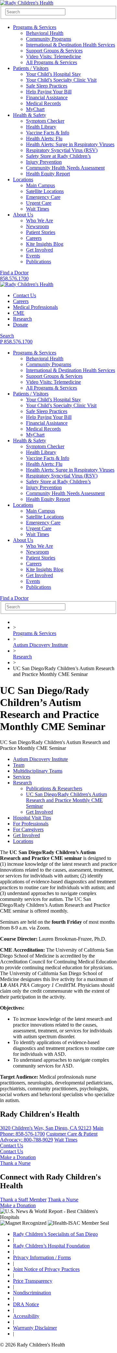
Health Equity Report (48, 173)
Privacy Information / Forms (42, 1257)
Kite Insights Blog (44, 244)
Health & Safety (29, 115)
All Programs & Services (51, 62)
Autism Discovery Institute (40, 645)
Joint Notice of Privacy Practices (46, 1269)
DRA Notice (26, 1304)
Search (7, 335)
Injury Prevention (44, 162)
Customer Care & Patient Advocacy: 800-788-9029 (49, 1136)
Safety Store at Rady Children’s (58, 156)
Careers (34, 238)
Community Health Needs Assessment (65, 168)
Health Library (41, 127)
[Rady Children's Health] (26, 284)
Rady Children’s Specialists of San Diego (55, 1234)
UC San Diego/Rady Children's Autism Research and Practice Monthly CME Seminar (66, 800)
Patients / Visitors (30, 68)
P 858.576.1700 (16, 341)
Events (33, 255)
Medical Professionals (35, 307)
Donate (20, 324)
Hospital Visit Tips (32, 818)
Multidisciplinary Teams (37, 771)
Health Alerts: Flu (44, 138)
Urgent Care (38, 203)
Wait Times (37, 209)
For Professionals (30, 823)
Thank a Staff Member (23, 1199)
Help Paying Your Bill (49, 91)
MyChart (35, 109)
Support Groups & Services (54, 50)
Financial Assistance (47, 97)
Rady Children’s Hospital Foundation (51, 1246)
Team (18, 765)
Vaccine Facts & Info (47, 132)
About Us (23, 214)
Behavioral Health (44, 33)
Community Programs (48, 39)
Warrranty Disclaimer (35, 1328)
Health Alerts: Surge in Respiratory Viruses (70, 144)
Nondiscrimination (32, 1292)
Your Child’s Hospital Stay (53, 74)
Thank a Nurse (15, 1163)
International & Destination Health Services (70, 45)
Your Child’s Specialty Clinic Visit (61, 80)
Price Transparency (32, 1281)
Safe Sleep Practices (46, 86)
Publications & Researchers (54, 788)
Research (22, 319)
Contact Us (24, 295)
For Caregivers (28, 829)
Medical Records (43, 103)
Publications (38, 261)
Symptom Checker (45, 121)
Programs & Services (34, 27)
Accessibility (26, 1316)
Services (21, 777)
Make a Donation (18, 1157)
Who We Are (39, 220)
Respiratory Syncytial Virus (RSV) (62, 150)
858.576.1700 (14, 278)
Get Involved (39, 250)
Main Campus (40, 185)
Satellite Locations (45, 191)
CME (18, 313)
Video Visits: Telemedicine (53, 56)
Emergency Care (43, 197)
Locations (23, 179)
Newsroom (37, 226)
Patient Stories (40, 232)
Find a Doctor (14, 272)
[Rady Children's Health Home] (26, 3)
